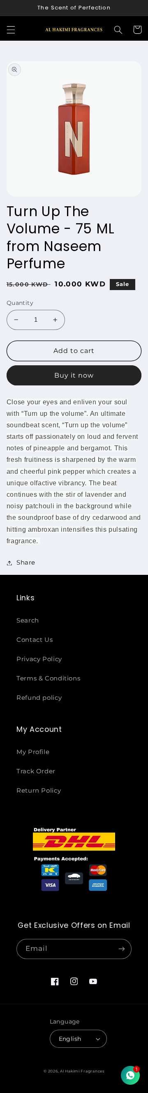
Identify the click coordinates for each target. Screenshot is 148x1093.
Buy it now (74, 375)
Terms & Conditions (48, 678)
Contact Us (34, 639)
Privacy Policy (39, 659)
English (70, 1038)
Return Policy (38, 790)
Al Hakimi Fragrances (82, 1071)
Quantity (20, 303)
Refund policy (39, 697)
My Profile (32, 752)
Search (27, 620)
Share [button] (25, 562)
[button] (10, 29)
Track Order (36, 771)
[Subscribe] (121, 949)
